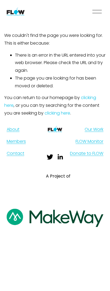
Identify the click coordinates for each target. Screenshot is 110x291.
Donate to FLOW (86, 153)
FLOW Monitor (89, 141)
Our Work (94, 129)
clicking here (57, 113)
